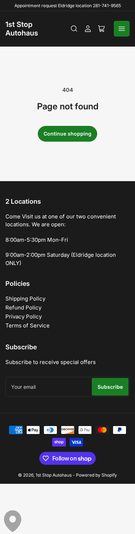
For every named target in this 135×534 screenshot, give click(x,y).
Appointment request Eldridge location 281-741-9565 (67, 5)
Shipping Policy (25, 298)
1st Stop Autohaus (21, 28)
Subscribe (110, 387)
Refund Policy (23, 307)
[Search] (74, 29)
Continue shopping (67, 134)
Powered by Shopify (96, 475)
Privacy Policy (23, 316)
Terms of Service (27, 325)
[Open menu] (122, 29)
